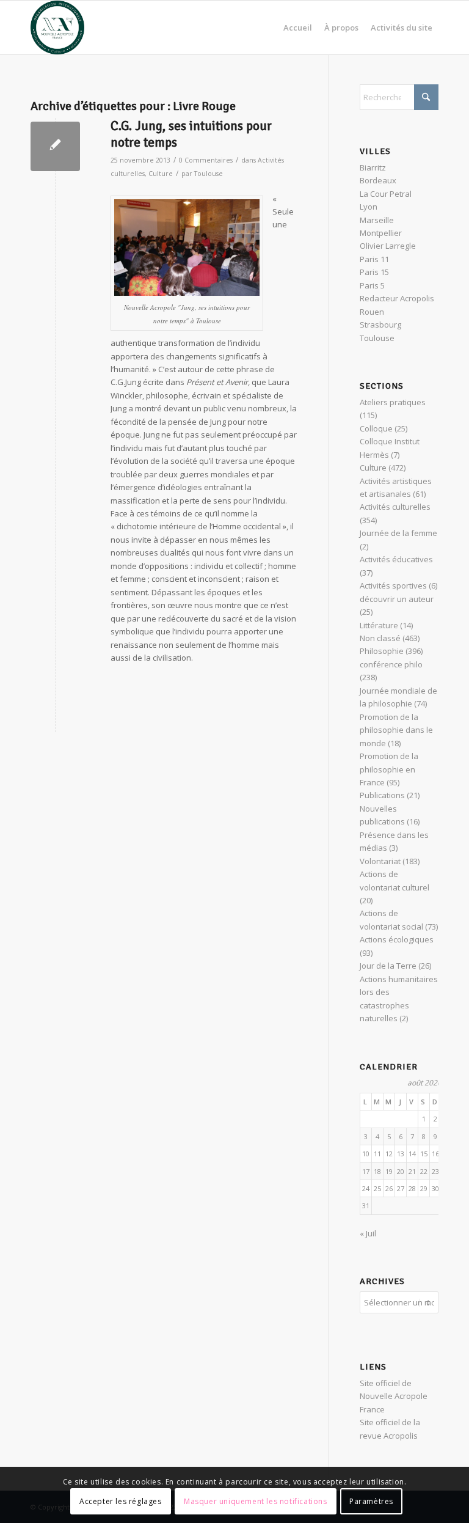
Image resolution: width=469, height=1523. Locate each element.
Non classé (380, 638)
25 (377, 1188)
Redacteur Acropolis (397, 298)
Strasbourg (380, 324)
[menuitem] (297, 27)
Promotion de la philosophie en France (389, 769)
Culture (160, 173)
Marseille (377, 220)
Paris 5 (372, 285)
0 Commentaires (206, 160)
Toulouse (208, 173)
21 (412, 1171)
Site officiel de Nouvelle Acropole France (393, 1396)
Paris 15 (374, 271)
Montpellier (381, 232)
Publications (382, 795)
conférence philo (391, 664)
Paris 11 (374, 259)
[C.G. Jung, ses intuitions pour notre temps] (55, 146)
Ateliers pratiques (393, 402)
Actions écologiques (397, 939)
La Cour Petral (386, 193)
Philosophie (382, 650)
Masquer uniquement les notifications (255, 1501)
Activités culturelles (395, 506)
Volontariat (380, 861)
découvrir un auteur (397, 598)
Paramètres (371, 1501)
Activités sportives (393, 585)
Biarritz (373, 167)
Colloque (376, 428)
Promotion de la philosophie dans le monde (396, 730)
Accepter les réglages (120, 1501)
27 (400, 1188)
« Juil (368, 1233)
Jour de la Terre (388, 965)
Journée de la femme (398, 532)
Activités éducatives (396, 559)
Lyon (368, 206)
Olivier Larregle (388, 245)
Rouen (372, 311)
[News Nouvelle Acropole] (57, 27)
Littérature (379, 625)
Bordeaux (378, 180)
